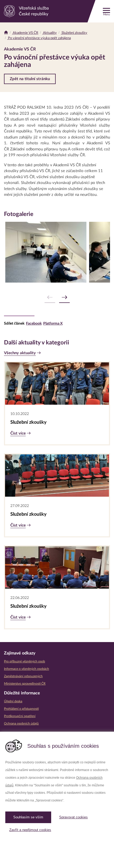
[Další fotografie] (64, 297)
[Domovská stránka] (6, 33)
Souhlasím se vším (28, 817)
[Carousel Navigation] (57, 297)
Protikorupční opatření (20, 716)
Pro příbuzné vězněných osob (24, 661)
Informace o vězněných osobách (26, 668)
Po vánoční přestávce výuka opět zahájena (39, 38)
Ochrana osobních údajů (21, 723)
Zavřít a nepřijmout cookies (30, 830)
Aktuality (49, 33)
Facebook (34, 323)
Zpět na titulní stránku (30, 79)
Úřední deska (13, 701)
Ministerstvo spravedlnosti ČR (25, 683)
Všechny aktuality (20, 353)
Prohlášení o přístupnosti (21, 708)
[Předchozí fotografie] (50, 297)
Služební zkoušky (74, 33)
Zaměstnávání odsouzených (23, 676)
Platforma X (53, 323)
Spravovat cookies (73, 817)
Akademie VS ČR (25, 33)
